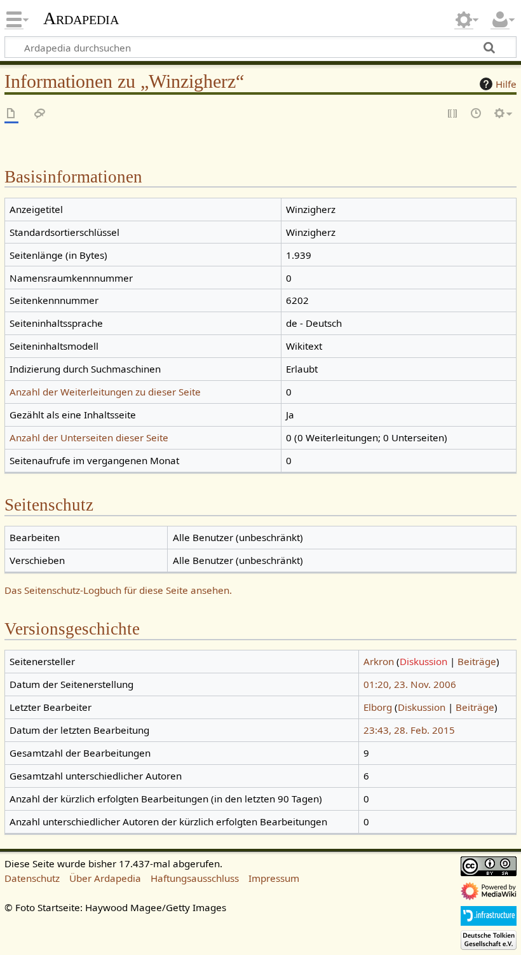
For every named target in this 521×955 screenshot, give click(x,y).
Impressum (273, 878)
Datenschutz (32, 878)
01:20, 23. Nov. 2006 (409, 684)
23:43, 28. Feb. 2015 (409, 730)
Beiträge (476, 661)
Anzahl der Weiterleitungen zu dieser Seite (105, 391)
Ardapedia (81, 18)
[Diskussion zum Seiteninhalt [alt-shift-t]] (40, 114)
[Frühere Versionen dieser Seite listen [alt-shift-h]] (477, 114)
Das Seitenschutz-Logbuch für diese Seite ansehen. (118, 590)
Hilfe (506, 84)
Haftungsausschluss (195, 878)
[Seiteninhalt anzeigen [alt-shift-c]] (11, 114)
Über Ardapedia (105, 878)
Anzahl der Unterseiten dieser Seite (89, 437)
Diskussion (423, 661)
